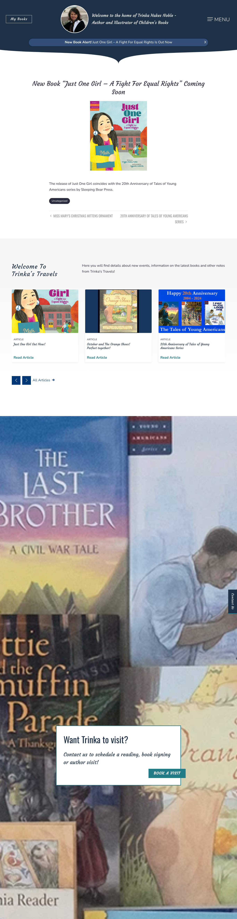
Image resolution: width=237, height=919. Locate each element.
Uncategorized (59, 201)
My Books (18, 19)
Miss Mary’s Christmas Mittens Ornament (83, 215)
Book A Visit (167, 773)
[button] (16, 380)
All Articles (42, 380)
